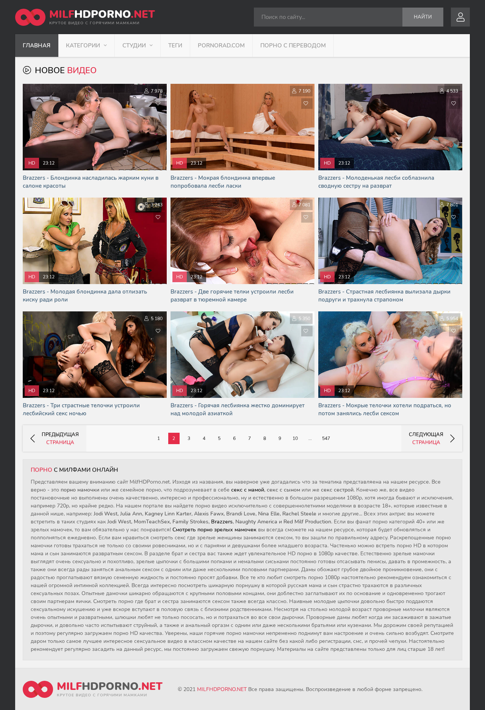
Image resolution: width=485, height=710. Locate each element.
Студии (134, 45)
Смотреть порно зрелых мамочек (214, 529)
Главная (36, 45)
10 (295, 438)
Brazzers (222, 521)
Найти (423, 17)
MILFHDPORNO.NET (222, 689)
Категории (83, 45)
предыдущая (60, 438)
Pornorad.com (221, 45)
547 (326, 438)
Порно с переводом (293, 45)
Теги (175, 45)
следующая (426, 438)
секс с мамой (247, 489)
